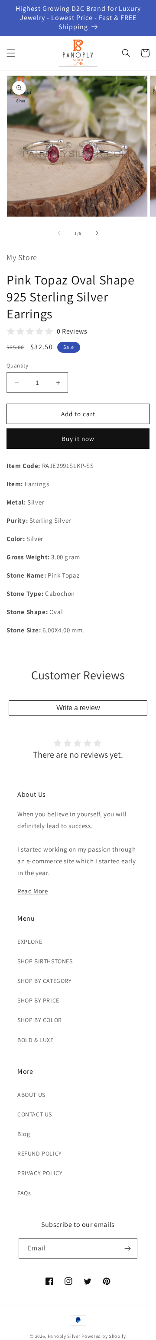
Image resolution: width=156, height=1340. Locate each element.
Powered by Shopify (103, 1336)
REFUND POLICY (39, 1153)
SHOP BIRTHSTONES (45, 961)
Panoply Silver (64, 1336)
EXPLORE (29, 942)
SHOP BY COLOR (39, 1020)
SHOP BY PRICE (38, 1000)
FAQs (24, 1193)
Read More (32, 891)
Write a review (78, 708)
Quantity (17, 365)
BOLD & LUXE (35, 1040)
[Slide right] (97, 233)
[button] (10, 53)
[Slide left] (58, 233)
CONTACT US (34, 1114)
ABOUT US (31, 1095)
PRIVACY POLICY (39, 1173)
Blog (23, 1134)
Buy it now (78, 438)
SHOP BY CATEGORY (44, 981)
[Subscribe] (127, 1248)
